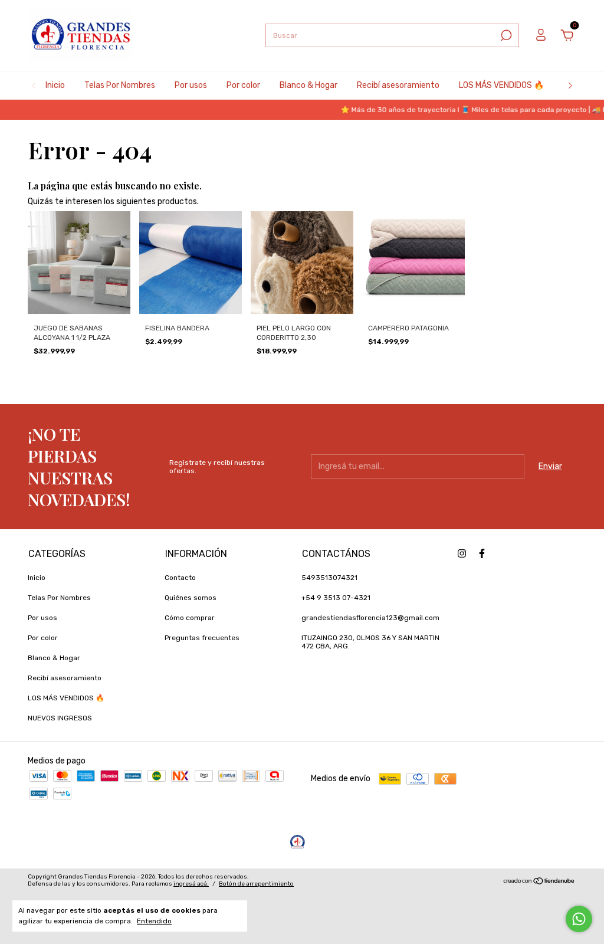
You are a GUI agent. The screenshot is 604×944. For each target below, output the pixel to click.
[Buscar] (505, 35)
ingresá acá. (191, 883)
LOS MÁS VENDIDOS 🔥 (501, 85)
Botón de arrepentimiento (256, 883)
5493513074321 (329, 577)
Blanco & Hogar (308, 85)
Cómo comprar (190, 618)
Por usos (191, 85)
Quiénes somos (190, 598)
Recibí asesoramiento (398, 85)
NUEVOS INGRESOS (60, 718)
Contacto (180, 577)
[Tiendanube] (539, 882)
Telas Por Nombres (119, 85)
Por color (243, 85)
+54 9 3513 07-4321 (335, 598)
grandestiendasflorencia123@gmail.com (370, 618)
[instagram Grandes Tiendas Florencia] (462, 553)
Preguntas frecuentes (202, 638)
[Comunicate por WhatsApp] (579, 919)
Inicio (55, 85)
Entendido (154, 921)
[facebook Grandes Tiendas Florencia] (482, 553)
